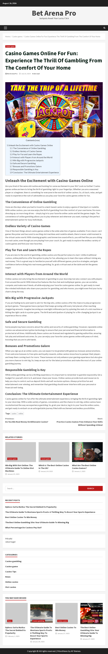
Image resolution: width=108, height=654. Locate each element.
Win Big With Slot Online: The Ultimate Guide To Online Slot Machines (20, 452)
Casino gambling (13, 561)
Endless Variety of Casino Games (26, 151)
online (20, 413)
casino (14, 413)
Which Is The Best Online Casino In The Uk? (54, 452)
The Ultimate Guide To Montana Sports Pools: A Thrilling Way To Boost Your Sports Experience (50, 512)
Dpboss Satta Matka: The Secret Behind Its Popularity (31, 507)
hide (37, 140)
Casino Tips (10, 571)
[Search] (104, 27)
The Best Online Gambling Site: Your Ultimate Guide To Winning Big (37, 522)
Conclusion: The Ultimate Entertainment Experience (34, 172)
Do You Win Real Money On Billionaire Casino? (26, 420)
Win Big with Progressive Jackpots (27, 160)
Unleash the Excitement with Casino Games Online (30, 145)
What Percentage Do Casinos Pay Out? (23, 527)
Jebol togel (10, 541)
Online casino (11, 582)
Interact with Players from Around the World (31, 157)
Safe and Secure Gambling (23, 163)
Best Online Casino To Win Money (21, 517)
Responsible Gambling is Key (24, 169)
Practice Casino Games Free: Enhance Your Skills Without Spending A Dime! (80, 421)
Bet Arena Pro (54, 13)
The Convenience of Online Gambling (28, 148)
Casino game (10, 46)
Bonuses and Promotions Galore (25, 166)
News (8, 576)
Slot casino (10, 587)
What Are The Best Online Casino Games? (87, 452)
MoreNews (62, 651)
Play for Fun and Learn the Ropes (26, 154)
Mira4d (8, 538)
